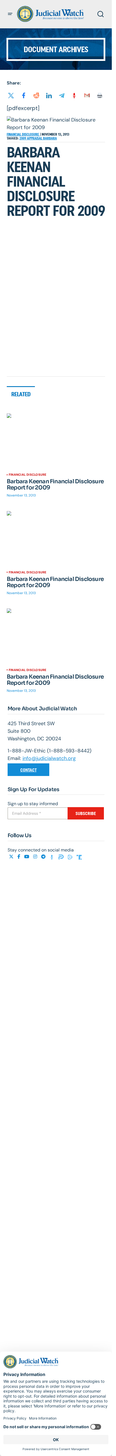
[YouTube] (27, 857)
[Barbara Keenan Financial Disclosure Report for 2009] (56, 440)
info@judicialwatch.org (49, 758)
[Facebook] (19, 857)
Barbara (50, 138)
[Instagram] (36, 857)
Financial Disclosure (23, 134)
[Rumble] (70, 857)
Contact (28, 770)
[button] (10, 14)
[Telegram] (44, 857)
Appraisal (35, 138)
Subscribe (85, 813)
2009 (23, 138)
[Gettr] (52, 857)
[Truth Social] (79, 857)
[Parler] (61, 857)
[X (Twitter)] (12, 857)
